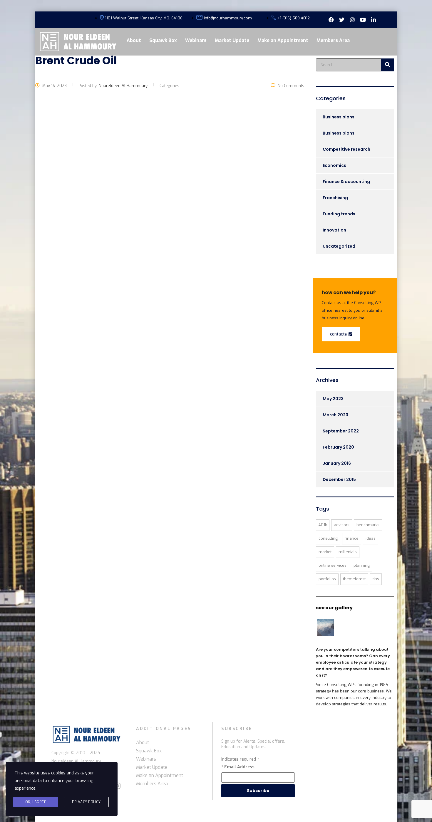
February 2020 (338, 447)
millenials (348, 551)
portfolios (327, 578)
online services (332, 565)
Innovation (334, 230)
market (325, 551)
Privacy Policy (86, 802)
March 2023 (335, 415)
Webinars (196, 40)
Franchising (335, 198)
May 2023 (333, 399)
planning (362, 565)
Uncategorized (339, 246)
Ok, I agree (35, 802)
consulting (328, 538)
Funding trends (339, 214)
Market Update (232, 40)
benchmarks (367, 524)
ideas (371, 538)
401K (323, 524)
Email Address (237, 767)
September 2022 (341, 431)
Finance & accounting (346, 181)
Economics (334, 165)
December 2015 (339, 479)
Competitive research (346, 149)
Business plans (338, 117)
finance (352, 538)
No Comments (291, 85)
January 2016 (337, 463)
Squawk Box (163, 40)
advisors (341, 524)
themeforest (354, 578)
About (134, 40)
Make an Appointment (282, 40)
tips (376, 578)
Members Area (333, 40)
